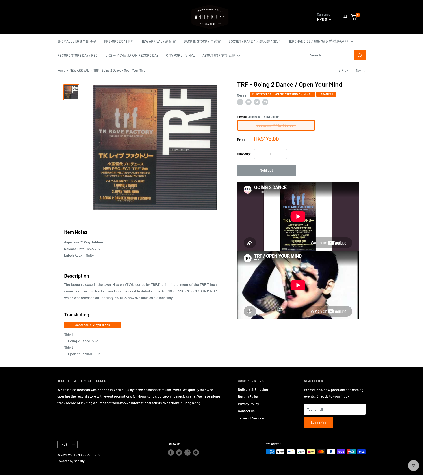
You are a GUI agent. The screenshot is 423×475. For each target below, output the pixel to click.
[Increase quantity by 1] (282, 154)
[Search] (359, 55)
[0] (354, 17)
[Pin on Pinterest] (248, 101)
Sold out (266, 170)
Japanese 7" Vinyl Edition (92, 325)
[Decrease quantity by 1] (258, 154)
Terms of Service (251, 418)
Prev (345, 70)
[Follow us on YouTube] (196, 452)
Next (359, 70)
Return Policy (248, 396)
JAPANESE (326, 94)
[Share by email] (265, 101)
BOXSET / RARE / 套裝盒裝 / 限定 (254, 41)
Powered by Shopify (71, 461)
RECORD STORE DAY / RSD (77, 55)
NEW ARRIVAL (79, 70)
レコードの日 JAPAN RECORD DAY (131, 55)
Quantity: (244, 154)
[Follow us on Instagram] (187, 452)
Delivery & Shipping (253, 389)
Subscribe (319, 422)
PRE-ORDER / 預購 (118, 41)
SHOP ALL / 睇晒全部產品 (76, 41)
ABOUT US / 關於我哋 (218, 55)
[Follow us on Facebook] (171, 452)
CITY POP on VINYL (180, 55)
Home (61, 70)
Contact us (246, 411)
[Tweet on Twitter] (257, 101)
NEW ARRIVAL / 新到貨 (158, 41)
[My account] (345, 17)
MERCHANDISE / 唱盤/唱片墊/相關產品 (318, 41)
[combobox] (330, 55)
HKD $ (64, 444)
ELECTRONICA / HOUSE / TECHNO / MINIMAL (282, 94)
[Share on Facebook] (240, 101)
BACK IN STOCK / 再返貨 (202, 41)
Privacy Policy (248, 404)
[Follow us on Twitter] (179, 452)
